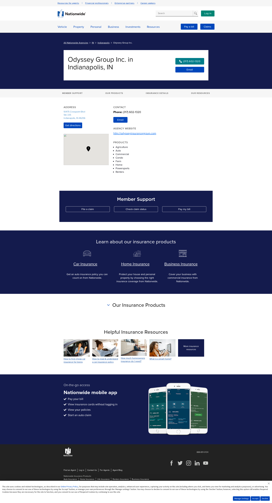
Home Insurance (135, 264)
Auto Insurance (70, 479)
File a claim (95, 210)
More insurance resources (193, 348)
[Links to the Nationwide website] (68, 456)
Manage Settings (241, 498)
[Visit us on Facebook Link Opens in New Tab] (171, 465)
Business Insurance (181, 264)
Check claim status (142, 210)
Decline (265, 498)
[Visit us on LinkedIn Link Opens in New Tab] (197, 465)
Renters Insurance (121, 479)
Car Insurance (85, 264)
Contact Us (92, 470)
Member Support (72, 93)
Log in (207, 13)
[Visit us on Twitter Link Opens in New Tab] (180, 465)
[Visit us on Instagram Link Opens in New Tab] (188, 465)
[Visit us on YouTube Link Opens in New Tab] (205, 465)
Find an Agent (70, 470)
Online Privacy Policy (69, 486)
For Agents (105, 470)
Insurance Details (157, 93)
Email (190, 69)
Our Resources (200, 93)
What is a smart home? (160, 359)
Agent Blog (117, 470)
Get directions (73, 125)
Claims (207, 26)
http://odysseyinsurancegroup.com (134, 133)
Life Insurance (103, 479)
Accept (255, 498)
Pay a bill (189, 26)
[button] (88, 149)
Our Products (114, 93)
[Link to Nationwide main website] (72, 17)
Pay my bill (192, 210)
